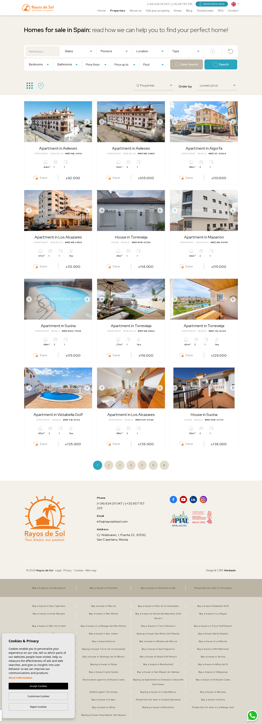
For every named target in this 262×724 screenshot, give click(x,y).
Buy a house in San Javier (103, 633)
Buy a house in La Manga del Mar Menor (103, 626)
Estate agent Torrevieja (103, 691)
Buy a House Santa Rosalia (213, 633)
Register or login (213, 4)
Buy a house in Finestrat (103, 588)
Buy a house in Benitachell (158, 664)
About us (136, 10)
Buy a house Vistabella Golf (213, 606)
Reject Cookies (38, 706)
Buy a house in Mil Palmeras (213, 649)
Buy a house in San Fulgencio (158, 649)
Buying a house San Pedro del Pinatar (158, 633)
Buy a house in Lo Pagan (213, 613)
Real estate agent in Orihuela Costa (103, 679)
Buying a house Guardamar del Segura (103, 715)
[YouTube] (183, 499)
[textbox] (79, 51)
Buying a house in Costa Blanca (158, 691)
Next (88, 121)
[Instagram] (203, 499)
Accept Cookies (38, 686)
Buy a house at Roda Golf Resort (158, 656)
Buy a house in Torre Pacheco (158, 626)
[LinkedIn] (193, 499)
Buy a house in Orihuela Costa (158, 588)
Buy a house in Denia (213, 699)
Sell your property (157, 10)
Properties (117, 10)
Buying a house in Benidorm (158, 707)
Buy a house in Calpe (103, 699)
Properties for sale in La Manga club (213, 707)
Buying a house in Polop (103, 664)
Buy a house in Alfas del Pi (213, 664)
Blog (189, 10)
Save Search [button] (189, 64)
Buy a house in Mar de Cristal (49, 626)
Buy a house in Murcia (103, 606)
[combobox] (78, 51)
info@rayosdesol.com (112, 521)
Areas (178, 10)
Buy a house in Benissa (213, 691)
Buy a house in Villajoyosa (213, 672)
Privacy (67, 570)
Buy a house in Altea (103, 707)
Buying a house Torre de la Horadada (103, 649)
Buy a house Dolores (103, 641)
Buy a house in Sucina (213, 656)
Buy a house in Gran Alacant (49, 613)
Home (102, 10)
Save (43, 178)
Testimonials (205, 10)
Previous (28, 121)
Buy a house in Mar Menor (103, 613)
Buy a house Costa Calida (103, 672)
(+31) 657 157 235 (181, 4)
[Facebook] (173, 499)
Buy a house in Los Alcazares (49, 588)
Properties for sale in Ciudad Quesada (158, 699)
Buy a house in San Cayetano (48, 606)
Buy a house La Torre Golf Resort (213, 626)
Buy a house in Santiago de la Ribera (103, 656)
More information (20, 677)
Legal (58, 570)
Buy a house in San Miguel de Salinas (158, 672)
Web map (90, 570)
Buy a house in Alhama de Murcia (158, 641)
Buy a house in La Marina (213, 641)
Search (224, 64)
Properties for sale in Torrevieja (213, 588)
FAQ (220, 10)
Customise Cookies (38, 696)
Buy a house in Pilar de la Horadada (158, 606)
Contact (233, 10)
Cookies (78, 570)
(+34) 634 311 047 (158, 4)
